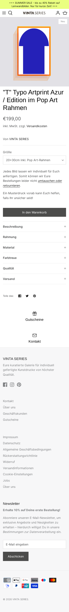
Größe (7, 152)
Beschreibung (13, 226)
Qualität (8, 268)
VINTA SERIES (19, 139)
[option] (34, 51)
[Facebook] (5, 384)
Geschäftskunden (15, 413)
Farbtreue (10, 258)
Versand (9, 279)
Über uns (9, 407)
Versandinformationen (18, 468)
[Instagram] (12, 384)
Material (8, 247)
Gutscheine (10, 419)
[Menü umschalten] (4, 13)
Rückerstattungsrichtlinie (20, 456)
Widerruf (9, 462)
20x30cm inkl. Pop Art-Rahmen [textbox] (28, 160)
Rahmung (9, 237)
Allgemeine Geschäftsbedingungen (27, 449)
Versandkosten (36, 126)
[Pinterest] (19, 384)
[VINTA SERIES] (34, 13)
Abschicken (16, 556)
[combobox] (34, 160)
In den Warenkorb (34, 212)
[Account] (57, 13)
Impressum (10, 437)
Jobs (6, 480)
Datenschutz (11, 443)
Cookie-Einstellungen (18, 474)
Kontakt (8, 401)
